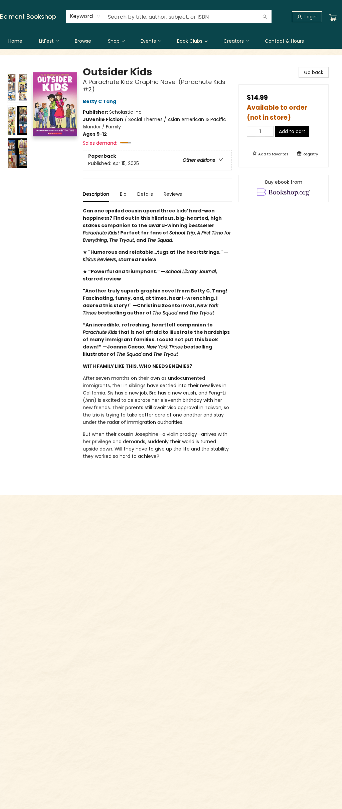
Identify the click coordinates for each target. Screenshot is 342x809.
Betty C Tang (99, 101)
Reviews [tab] (173, 194)
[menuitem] (15, 41)
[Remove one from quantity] (251, 131)
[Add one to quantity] (269, 131)
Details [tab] (145, 194)
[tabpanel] (157, 343)
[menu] (171, 41)
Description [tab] (96, 194)
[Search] (265, 16)
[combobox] (85, 16)
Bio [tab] (123, 194)
